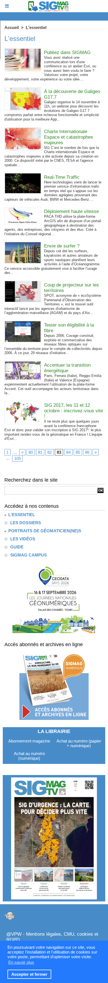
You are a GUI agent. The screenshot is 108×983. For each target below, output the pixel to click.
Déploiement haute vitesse (71, 211)
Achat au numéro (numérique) (29, 756)
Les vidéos (22, 538)
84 (68, 452)
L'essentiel (36, 27)
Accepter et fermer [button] (29, 974)
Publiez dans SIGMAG (67, 52)
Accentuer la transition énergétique (67, 367)
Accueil (11, 27)
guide (17, 547)
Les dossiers (25, 522)
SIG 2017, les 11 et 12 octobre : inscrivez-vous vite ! (73, 411)
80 (31, 452)
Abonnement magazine (29, 741)
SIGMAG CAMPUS (28, 555)
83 (59, 452)
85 (78, 452)
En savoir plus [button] (21, 962)
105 (17, 458)
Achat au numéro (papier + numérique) (78, 743)
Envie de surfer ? (61, 246)
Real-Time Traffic (61, 177)
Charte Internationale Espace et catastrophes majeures (68, 137)
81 (40, 452)
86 (87, 452)
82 (49, 452)
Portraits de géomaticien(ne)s (44, 530)
